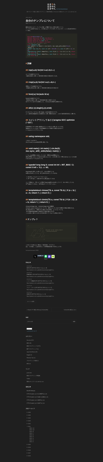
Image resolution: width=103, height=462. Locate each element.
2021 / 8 (31, 431)
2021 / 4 (31, 438)
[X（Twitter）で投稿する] (35, 256)
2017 (29, 453)
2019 (29, 447)
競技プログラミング (31, 23)
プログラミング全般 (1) (33, 360)
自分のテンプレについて (40, 20)
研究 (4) (29, 363)
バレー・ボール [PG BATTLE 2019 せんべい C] (39, 287)
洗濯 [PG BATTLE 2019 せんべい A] (36, 294)
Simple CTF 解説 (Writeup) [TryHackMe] (37, 309)
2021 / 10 (31, 429)
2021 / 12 (31, 428)
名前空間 (39, 142)
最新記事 (28, 386)
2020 (29, 444)
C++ (27, 112)
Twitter (28, 378)
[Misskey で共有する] (53, 256)
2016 (29, 455)
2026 (29, 412)
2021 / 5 (31, 436)
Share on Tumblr (40, 256)
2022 (29, 423)
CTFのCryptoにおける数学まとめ (36, 400)
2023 (29, 420)
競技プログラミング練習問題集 (44, 11)
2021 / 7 (31, 433)
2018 (29, 450)
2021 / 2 (31, 441)
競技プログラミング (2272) (33, 346)
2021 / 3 (31, 440)
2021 (29, 426)
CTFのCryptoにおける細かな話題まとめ (37, 397)
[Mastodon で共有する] (49, 256)
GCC (63, 119)
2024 (29, 418)
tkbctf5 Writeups (31, 390)
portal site (29, 372)
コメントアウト (36, 119)
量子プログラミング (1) (33, 349)
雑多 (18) (29, 343)
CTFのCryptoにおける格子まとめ (36, 403)
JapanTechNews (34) (32, 351)
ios (27, 150)
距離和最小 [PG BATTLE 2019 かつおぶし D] (39, 274)
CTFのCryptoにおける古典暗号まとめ (37, 394)
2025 (29, 415)
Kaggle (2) (29, 354)
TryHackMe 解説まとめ (70, 309)
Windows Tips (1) (31, 357)
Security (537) (30, 340)
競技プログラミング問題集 (33, 375)
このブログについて (32, 331)
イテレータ (32, 112)
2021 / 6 (31, 435)
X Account (56, 11)
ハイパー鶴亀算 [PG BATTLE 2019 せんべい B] (39, 281)
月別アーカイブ (30, 408)
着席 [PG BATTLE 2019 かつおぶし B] (37, 268)
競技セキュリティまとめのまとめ (67, 11)
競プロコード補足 (31, 11)
